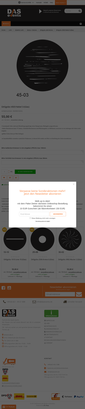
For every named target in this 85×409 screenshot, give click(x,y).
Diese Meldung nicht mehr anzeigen (43, 218)
